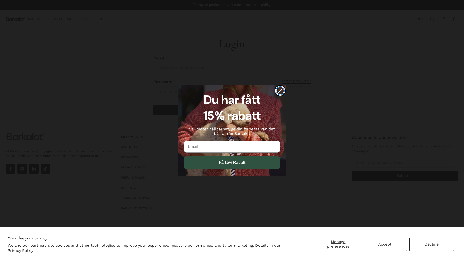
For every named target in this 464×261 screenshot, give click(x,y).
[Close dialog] (280, 91)
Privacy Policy (20, 250)
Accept (385, 244)
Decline (432, 244)
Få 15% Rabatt (232, 162)
